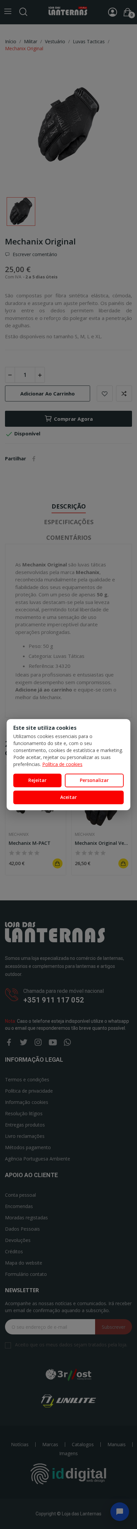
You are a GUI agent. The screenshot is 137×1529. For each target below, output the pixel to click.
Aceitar (68, 797)
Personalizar (94, 780)
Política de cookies (62, 764)
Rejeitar (37, 780)
